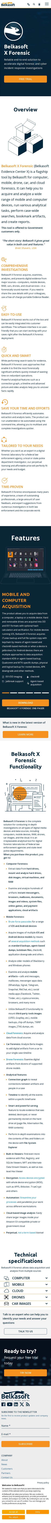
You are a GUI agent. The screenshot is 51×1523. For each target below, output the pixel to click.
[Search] (34, 4)
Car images (21, 1304)
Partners (5, 1473)
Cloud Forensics (14, 1033)
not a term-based (27, 1232)
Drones (18, 1297)
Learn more (25, 734)
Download (25, 702)
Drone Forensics (14, 1059)
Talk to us (25, 1331)
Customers (7, 1468)
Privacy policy (43, 1482)
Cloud (17, 1291)
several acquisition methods (25, 941)
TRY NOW (25, 1372)
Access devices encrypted (31, 1177)
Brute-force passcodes (20, 921)
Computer (21, 1278)
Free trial (25, 79)
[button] (5, 692)
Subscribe (25, 1444)
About (4, 1459)
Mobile (18, 1284)
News (4, 1464)
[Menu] (47, 4)
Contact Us (7, 1477)
